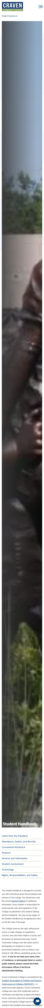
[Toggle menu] (40, 6)
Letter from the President (15, 836)
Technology (8, 869)
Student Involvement (13, 864)
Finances (6, 852)
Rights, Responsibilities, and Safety (20, 875)
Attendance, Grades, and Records (19, 841)
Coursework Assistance (13, 847)
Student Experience (9, 16)
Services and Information (15, 858)
